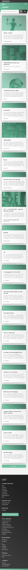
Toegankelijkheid (6, 564)
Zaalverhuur (5, 493)
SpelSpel (4, 534)
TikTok (3, 544)
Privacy (4, 562)
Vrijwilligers (4, 490)
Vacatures (4, 492)
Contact (4, 487)
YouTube (4, 547)
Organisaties (5, 504)
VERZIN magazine (6, 524)
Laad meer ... (14, 466)
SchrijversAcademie (7, 526)
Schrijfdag (4, 529)
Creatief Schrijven (6, 521)
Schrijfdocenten (6, 503)
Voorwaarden (5, 566)
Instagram (4, 541)
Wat (3, 485)
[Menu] (25, 4)
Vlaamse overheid (6, 555)
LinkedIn (4, 546)
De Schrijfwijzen (6, 530)
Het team (4, 489)
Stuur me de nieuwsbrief (10, 514)
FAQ (3, 497)
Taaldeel (4, 510)
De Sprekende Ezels (7, 532)
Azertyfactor (5, 1)
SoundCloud (5, 549)
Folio (3, 557)
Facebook (4, 539)
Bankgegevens (5, 495)
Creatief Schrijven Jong (8, 527)
